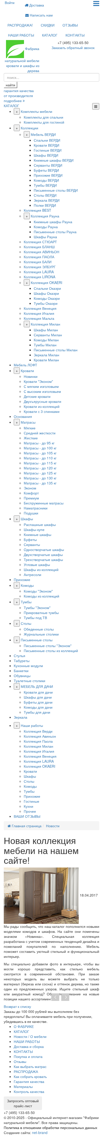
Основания (23, 416)
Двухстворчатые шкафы (43, 554)
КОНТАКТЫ (75, 35)
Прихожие (22, 579)
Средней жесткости (40, 432)
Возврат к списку (17, 1006)
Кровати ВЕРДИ (46, 145)
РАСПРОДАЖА (26, 1071)
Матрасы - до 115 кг (40, 462)
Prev (55, 997)
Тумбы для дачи (37, 712)
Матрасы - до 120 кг (40, 467)
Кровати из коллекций (42, 406)
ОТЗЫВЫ (70, 25)
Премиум (31, 497)
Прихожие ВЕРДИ (48, 175)
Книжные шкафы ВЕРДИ (54, 160)
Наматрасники (36, 507)
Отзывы (20, 1061)
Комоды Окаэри (47, 298)
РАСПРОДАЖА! (20, 25)
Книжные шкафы (37, 534)
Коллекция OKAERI (46, 282)
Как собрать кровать (30, 1076)
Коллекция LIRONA (39, 276)
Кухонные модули (28, 665)
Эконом (30, 487)
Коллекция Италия (39, 313)
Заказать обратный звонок (73, 47)
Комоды (27, 585)
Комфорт (31, 492)
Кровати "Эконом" (38, 381)
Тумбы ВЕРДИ (45, 185)
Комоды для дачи (38, 707)
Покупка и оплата (28, 1056)
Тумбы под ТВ (35, 617)
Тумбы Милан (45, 344)
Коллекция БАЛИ (38, 261)
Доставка (36, 5)
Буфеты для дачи (38, 702)
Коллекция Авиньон (40, 736)
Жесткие (31, 437)
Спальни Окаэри (47, 288)
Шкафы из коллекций (41, 569)
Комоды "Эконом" (38, 591)
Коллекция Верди (38, 731)
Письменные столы (36, 639)
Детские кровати (37, 396)
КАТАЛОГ (50, 35)
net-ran (40, 1132)
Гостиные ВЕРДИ (48, 150)
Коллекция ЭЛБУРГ (40, 266)
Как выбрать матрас (30, 1066)
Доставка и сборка (29, 1046)
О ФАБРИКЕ (24, 1026)
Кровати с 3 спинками (42, 411)
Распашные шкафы (40, 524)
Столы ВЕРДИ (45, 195)
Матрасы (28, 422)
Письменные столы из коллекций (51, 650)
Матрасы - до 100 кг (40, 447)
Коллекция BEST (37, 210)
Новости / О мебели (30, 1036)
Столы (26, 623)
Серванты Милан (48, 334)
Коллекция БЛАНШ (39, 246)
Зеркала (20, 717)
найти (10, 84)
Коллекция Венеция (40, 308)
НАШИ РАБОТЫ (21, 35)
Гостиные (31, 801)
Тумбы (26, 601)
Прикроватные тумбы (41, 612)
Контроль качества (29, 1091)
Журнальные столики (41, 634)
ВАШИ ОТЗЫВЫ (27, 816)
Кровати (27, 370)
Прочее (30, 811)
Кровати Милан (46, 359)
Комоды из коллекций (41, 596)
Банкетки (21, 670)
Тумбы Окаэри (46, 303)
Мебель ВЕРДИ (43, 134)
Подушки (31, 512)
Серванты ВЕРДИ (48, 165)
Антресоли (32, 574)
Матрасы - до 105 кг (40, 452)
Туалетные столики (29, 680)
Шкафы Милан (46, 329)
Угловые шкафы (37, 564)
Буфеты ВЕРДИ (46, 170)
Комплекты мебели (36, 111)
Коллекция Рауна (45, 215)
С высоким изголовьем (42, 391)
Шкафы (27, 518)
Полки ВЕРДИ (45, 205)
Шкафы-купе (34, 529)
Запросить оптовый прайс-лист (23, 1103)
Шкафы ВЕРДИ (46, 155)
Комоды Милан (46, 339)
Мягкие (30, 427)
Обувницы (22, 675)
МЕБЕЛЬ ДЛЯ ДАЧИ (37, 686)
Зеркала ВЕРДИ (47, 200)
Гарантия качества (29, 1081)
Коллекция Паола (38, 741)
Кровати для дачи (38, 692)
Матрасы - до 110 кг (40, 457)
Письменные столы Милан (56, 349)
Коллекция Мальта (39, 318)
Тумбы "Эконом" (37, 607)
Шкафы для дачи (38, 697)
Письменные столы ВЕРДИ (56, 190)
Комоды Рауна (46, 226)
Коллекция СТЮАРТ (40, 241)
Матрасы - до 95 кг (39, 442)
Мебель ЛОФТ (25, 364)
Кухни (28, 806)
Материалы (23, 1086)
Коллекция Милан (45, 324)
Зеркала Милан (46, 354)
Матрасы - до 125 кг (40, 472)
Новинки (31, 376)
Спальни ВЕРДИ (47, 140)
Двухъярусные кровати (42, 401)
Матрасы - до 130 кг (40, 477)
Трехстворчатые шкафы (43, 559)
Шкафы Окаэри (46, 293)
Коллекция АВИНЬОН (41, 251)
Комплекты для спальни (43, 117)
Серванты (32, 544)
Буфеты (30, 539)
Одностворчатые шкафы (44, 549)
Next (65, 997)
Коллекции (29, 127)
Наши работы (32, 725)
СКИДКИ (47, 25)
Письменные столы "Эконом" (48, 645)
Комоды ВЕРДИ (46, 180)
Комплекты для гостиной (44, 122)
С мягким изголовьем (41, 386)
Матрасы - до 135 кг (40, 482)
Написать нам (41, 15)
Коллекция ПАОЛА (39, 256)
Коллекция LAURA (39, 271)
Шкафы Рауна (45, 236)
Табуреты (22, 660)
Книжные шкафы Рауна (53, 221)
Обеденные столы (39, 629)
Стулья (19, 655)
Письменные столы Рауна (55, 231)
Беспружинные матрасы (44, 502)
